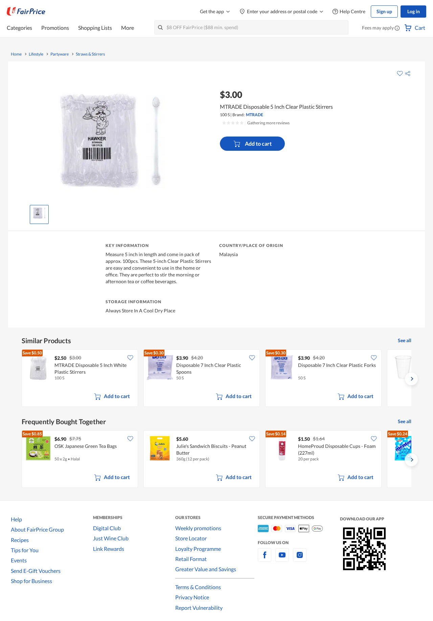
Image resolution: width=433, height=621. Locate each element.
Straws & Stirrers (90, 54)
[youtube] (282, 559)
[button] (397, 28)
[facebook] (264, 559)
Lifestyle (36, 54)
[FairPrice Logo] (26, 11)
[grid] (216, 378)
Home (16, 54)
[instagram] (299, 559)
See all (404, 340)
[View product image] (39, 212)
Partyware (59, 54)
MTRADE (254, 114)
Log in (413, 11)
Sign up (384, 11)
